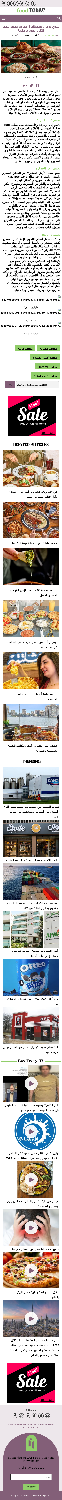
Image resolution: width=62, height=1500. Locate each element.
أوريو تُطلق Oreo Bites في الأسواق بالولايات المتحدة (33, 1001)
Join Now (31, 1486)
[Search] (59, 18)
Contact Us (34, 1427)
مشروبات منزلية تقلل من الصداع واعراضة (35, 1248)
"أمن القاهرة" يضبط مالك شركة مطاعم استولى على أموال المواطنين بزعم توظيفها (31, 1107)
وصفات (19, 1424)
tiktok (16, 3)
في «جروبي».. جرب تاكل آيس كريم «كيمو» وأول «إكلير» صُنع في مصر (33, 494)
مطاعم (42, 1424)
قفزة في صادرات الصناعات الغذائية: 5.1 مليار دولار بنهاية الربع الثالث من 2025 (33, 905)
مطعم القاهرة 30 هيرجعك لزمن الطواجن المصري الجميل (33, 592)
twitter (21, 3)
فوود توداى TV (11, 1424)
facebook (33, 3)
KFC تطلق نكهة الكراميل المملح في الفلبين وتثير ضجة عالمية (31, 1049)
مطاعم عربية (25, 348)
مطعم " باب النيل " (45, 375)
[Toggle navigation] (4, 18)
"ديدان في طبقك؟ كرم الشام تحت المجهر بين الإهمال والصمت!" (33, 1203)
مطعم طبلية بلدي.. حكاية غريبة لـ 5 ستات (33, 542)
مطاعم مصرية (48, 348)
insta (27, 3)
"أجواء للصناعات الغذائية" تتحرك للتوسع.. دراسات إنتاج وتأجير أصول (35, 953)
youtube (4, 3)
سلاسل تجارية (34, 1424)
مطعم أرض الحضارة (45, 357)
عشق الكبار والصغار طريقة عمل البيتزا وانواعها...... (38, 1294)
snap (10, 3)
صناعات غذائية (49, 1424)
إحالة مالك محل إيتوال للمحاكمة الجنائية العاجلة (32, 859)
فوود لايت (26, 1424)
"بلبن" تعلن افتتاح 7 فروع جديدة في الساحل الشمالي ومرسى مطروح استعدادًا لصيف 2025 (32, 1155)
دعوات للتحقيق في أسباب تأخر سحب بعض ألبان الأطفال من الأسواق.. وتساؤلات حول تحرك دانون (31, 811)
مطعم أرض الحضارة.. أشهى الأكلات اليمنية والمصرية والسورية (32, 748)
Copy (10, 385)
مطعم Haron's (47, 366)
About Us (26, 1427)
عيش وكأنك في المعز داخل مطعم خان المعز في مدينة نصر (32, 644)
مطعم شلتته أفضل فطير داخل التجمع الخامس (35, 696)
